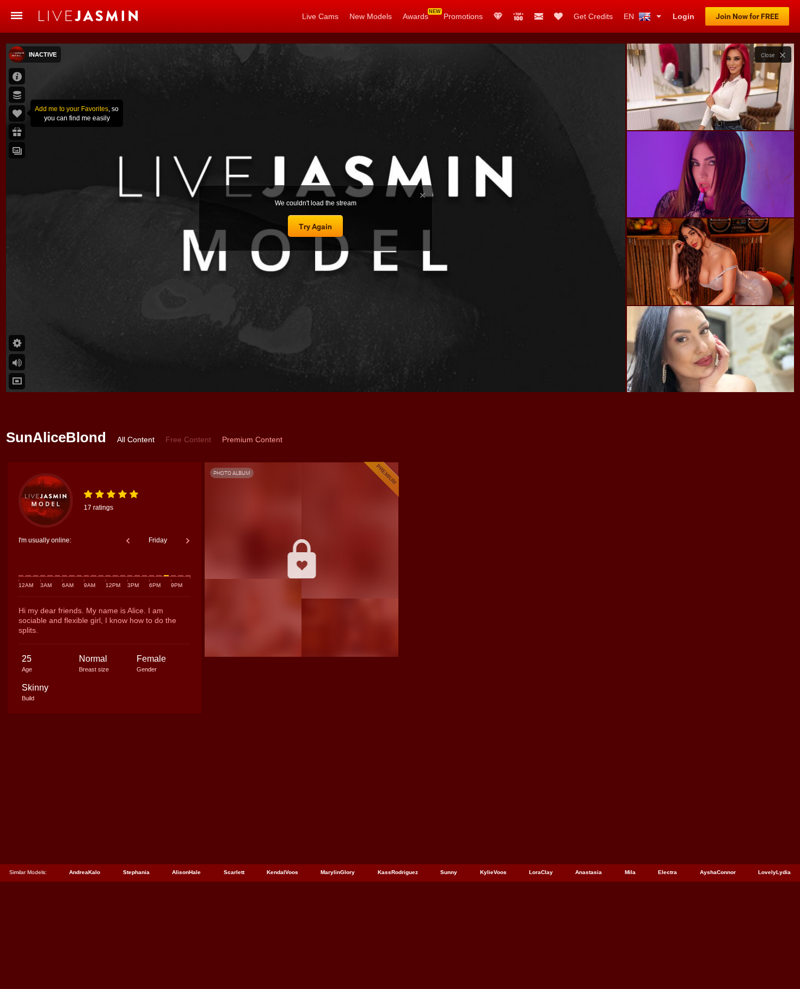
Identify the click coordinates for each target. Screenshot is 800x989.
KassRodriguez (398, 872)
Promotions (463, 16)
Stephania (136, 872)
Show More (710, 373)
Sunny (448, 872)
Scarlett (234, 872)
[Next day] (187, 541)
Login (683, 16)
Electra (667, 872)
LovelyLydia (774, 872)
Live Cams (320, 16)
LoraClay (541, 872)
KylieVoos (493, 872)
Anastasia (588, 872)
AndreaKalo (84, 872)
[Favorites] (558, 16)
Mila (630, 872)
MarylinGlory (338, 872)
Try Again (315, 226)
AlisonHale (186, 872)
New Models (370, 16)
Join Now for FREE (747, 16)
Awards (415, 16)
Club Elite (498, 16)
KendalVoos (282, 872)
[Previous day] (128, 541)
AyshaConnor (718, 872)
